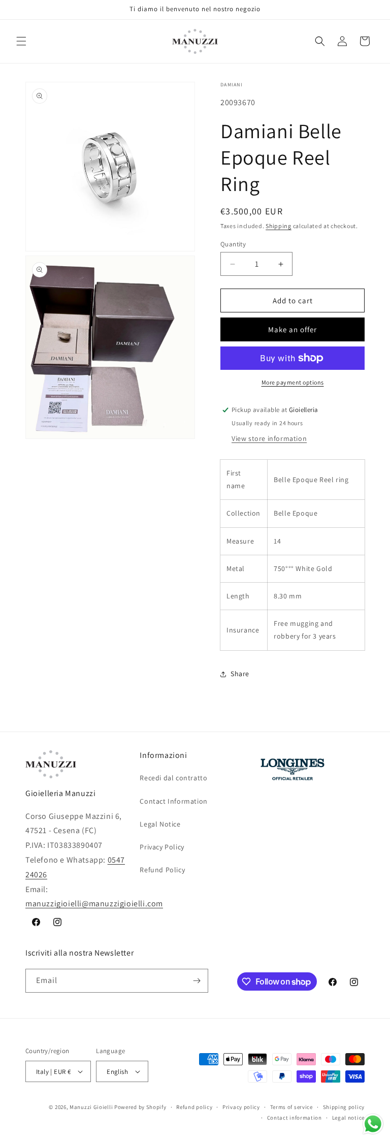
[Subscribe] (196, 981)
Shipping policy (344, 1107)
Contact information (294, 1117)
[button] (21, 41)
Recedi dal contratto (173, 777)
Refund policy (194, 1107)
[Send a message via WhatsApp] (373, 1124)
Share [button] (240, 673)
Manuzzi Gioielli (91, 1107)
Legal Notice (160, 824)
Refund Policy (162, 869)
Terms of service (291, 1107)
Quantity (233, 244)
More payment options (293, 382)
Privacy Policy (162, 846)
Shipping (278, 226)
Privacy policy (241, 1107)
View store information (269, 438)
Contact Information (173, 801)
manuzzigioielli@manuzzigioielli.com (94, 903)
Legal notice (348, 1117)
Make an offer (292, 329)
